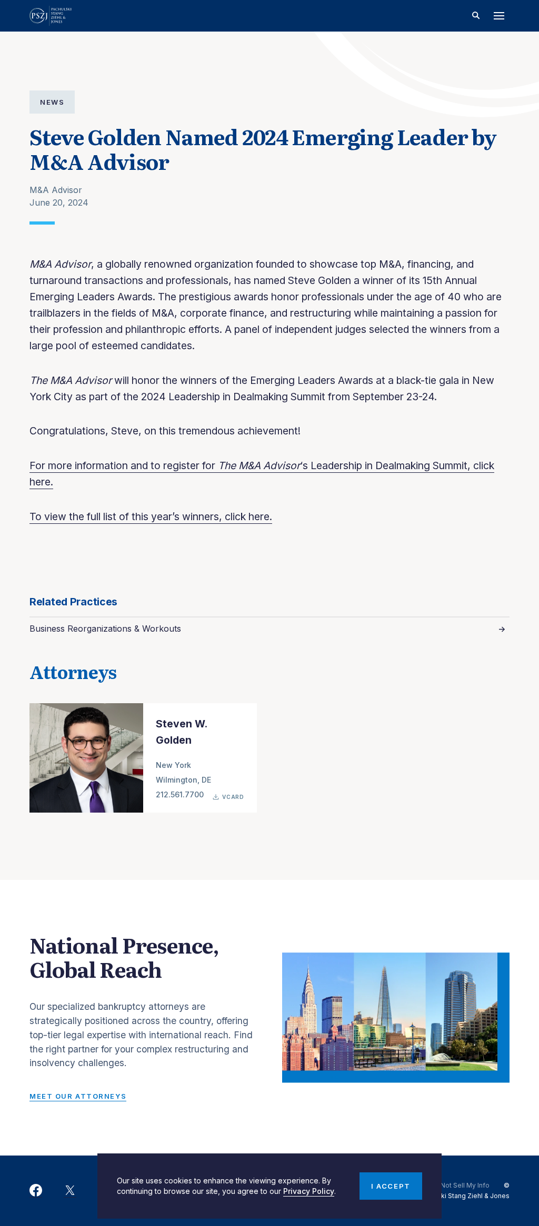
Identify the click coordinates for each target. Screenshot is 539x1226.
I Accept (390, 1186)
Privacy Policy (308, 1191)
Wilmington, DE (183, 779)
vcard (233, 797)
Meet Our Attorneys (77, 1096)
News (52, 102)
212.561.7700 (180, 794)
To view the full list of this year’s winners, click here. (150, 516)
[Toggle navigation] (499, 15)
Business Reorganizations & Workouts (105, 628)
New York (173, 765)
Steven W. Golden (181, 731)
